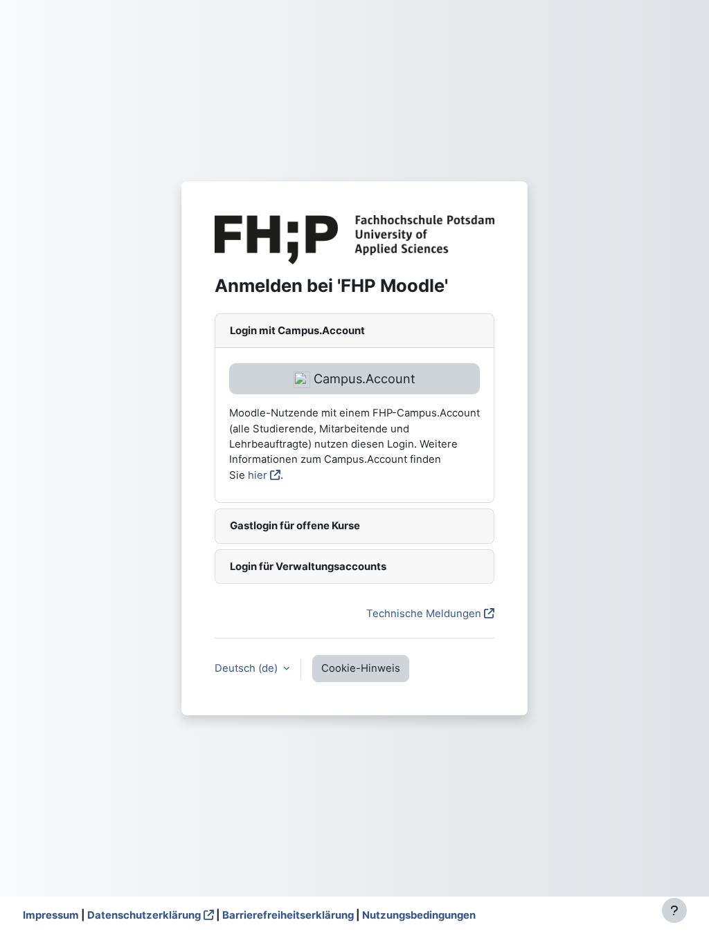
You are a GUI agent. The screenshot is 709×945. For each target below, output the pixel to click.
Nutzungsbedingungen (419, 915)
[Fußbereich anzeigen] (674, 910)
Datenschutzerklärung (144, 915)
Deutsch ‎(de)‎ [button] (247, 668)
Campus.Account (362, 378)
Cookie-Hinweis (360, 668)
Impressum (51, 915)
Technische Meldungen (423, 613)
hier (257, 475)
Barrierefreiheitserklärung (288, 915)
